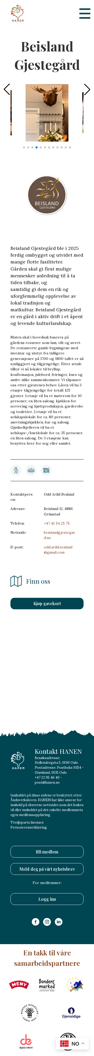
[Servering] (46, 470)
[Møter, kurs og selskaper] (31, 470)
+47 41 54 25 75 (57, 523)
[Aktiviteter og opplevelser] (15, 470)
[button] (87, 89)
